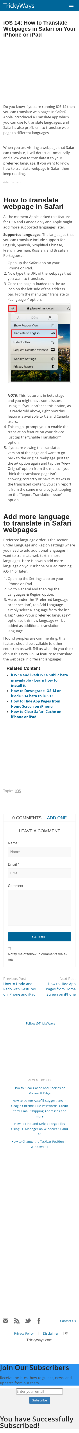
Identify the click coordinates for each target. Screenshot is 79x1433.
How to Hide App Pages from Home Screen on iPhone (61, 989)
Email (13, 864)
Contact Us (68, 1321)
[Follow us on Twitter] (28, 1321)
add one (57, 817)
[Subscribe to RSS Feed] (16, 1321)
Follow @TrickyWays (40, 1023)
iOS (18, 790)
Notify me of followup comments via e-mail (37, 956)
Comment (15, 886)
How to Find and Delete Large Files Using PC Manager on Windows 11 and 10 (39, 1129)
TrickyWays (18, 5)
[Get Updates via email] (5, 1321)
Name (14, 843)
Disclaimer (51, 1333)
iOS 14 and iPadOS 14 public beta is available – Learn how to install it (39, 680)
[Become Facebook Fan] (39, 1321)
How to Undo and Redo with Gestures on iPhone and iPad (19, 989)
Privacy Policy (24, 1333)
